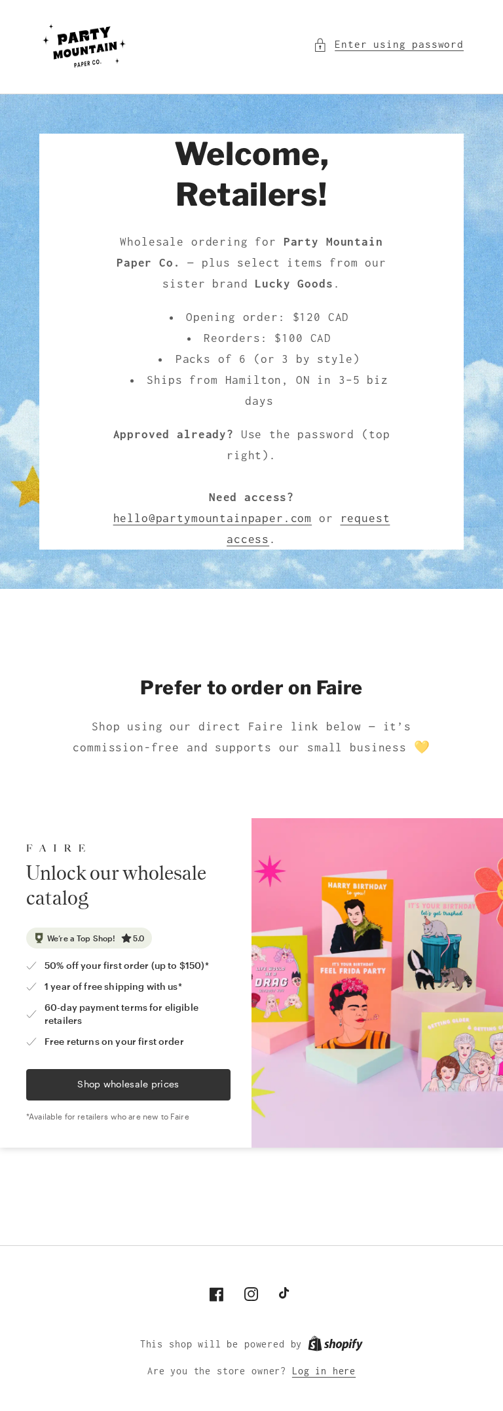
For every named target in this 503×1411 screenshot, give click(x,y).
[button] (388, 44)
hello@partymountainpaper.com (212, 518)
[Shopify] (335, 1344)
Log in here (324, 1371)
